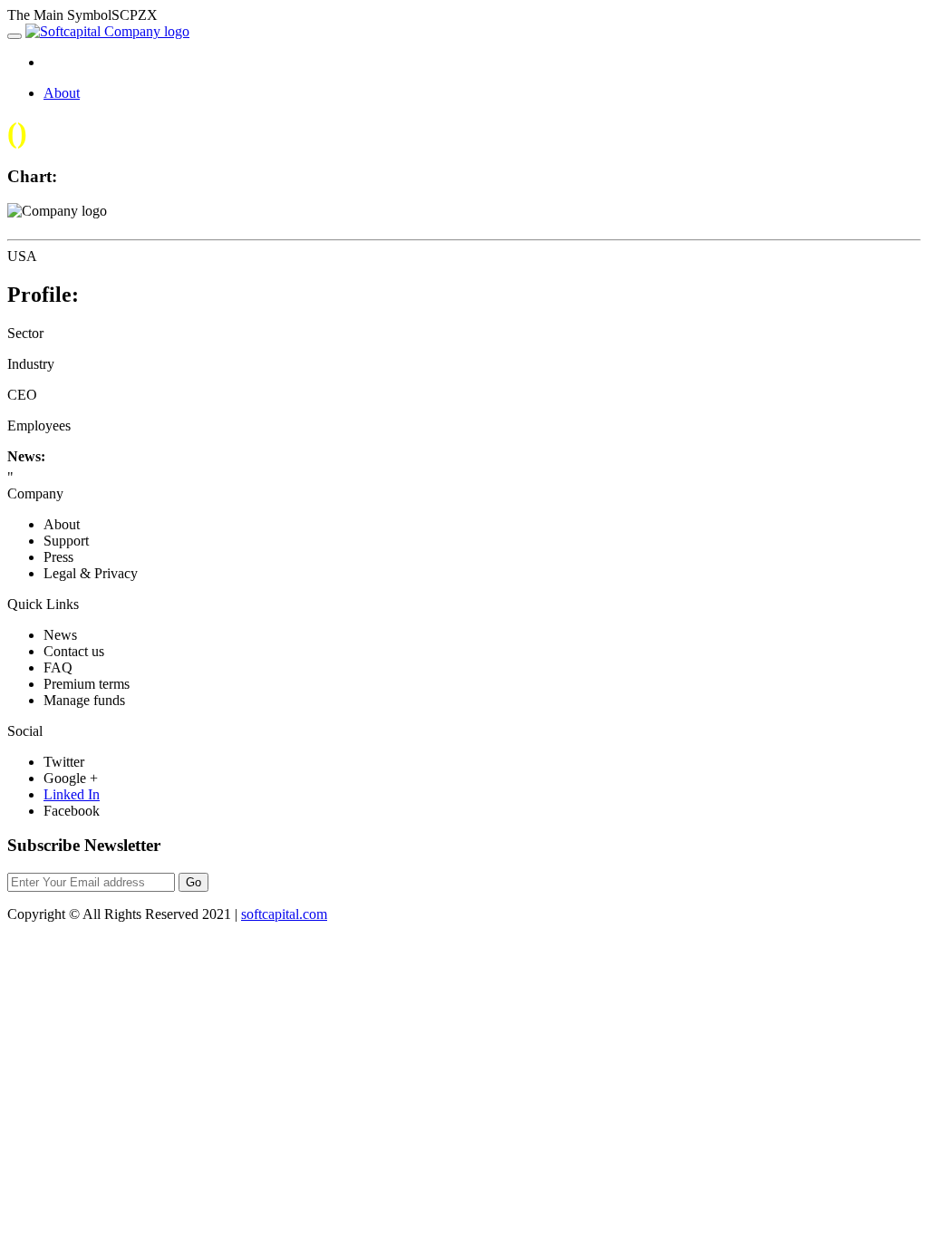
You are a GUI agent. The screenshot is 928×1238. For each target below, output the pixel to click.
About (62, 93)
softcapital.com (284, 914)
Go (193, 882)
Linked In (72, 794)
